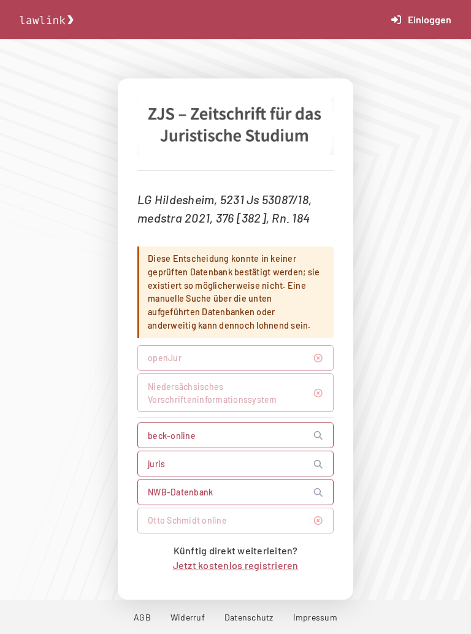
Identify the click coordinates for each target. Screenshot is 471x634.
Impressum (315, 617)
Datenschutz (249, 617)
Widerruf (187, 617)
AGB (142, 617)
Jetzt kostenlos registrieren (236, 565)
